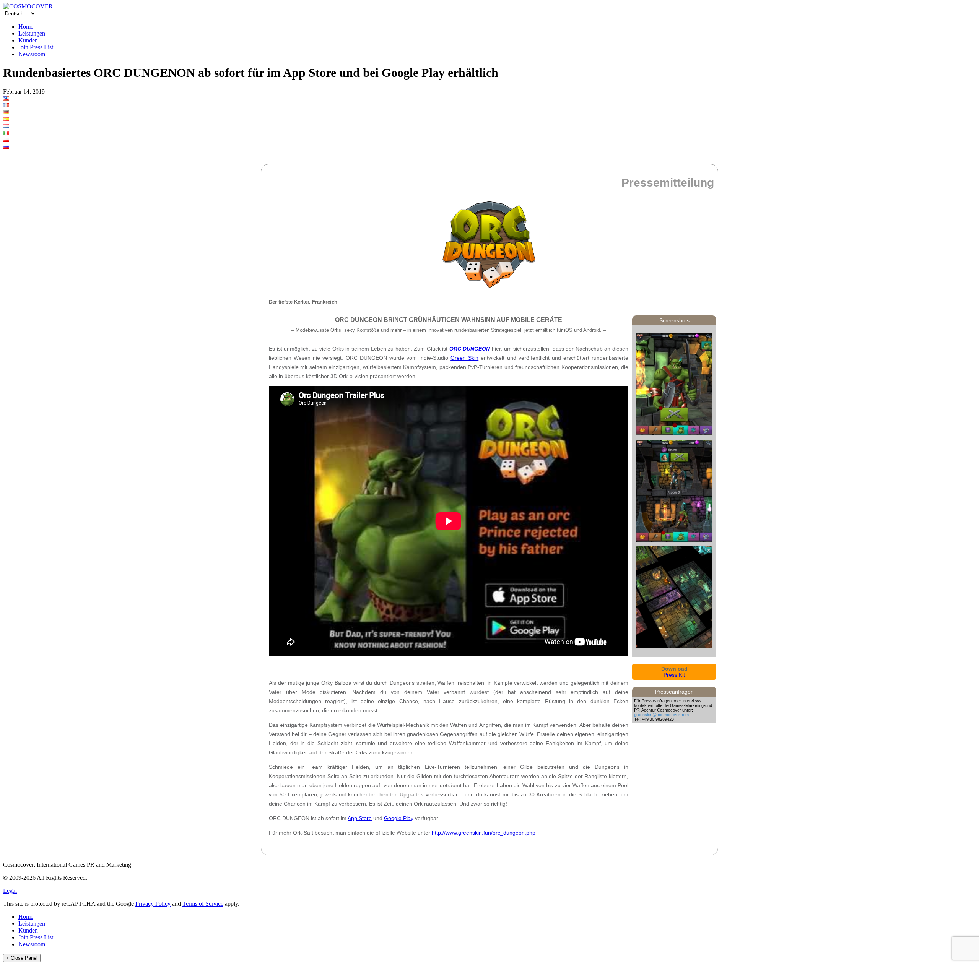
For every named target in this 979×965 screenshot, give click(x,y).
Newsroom (31, 54)
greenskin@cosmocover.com (661, 714)
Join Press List (35, 47)
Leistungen (31, 33)
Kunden (28, 40)
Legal (10, 890)
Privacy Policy (153, 903)
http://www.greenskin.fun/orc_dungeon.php (483, 833)
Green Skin (464, 358)
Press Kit (674, 675)
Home (25, 26)
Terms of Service (202, 903)
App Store (360, 818)
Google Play (398, 818)
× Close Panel (21, 958)
